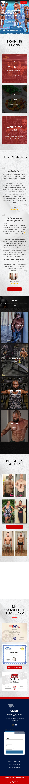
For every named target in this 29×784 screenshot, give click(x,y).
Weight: (7, 745)
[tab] (26, 25)
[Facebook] (16, 725)
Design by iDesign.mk (14, 782)
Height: (7, 740)
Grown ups (9, 732)
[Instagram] (13, 725)
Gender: (7, 736)
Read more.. (14, 328)
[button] (16, 2)
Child (19, 732)
